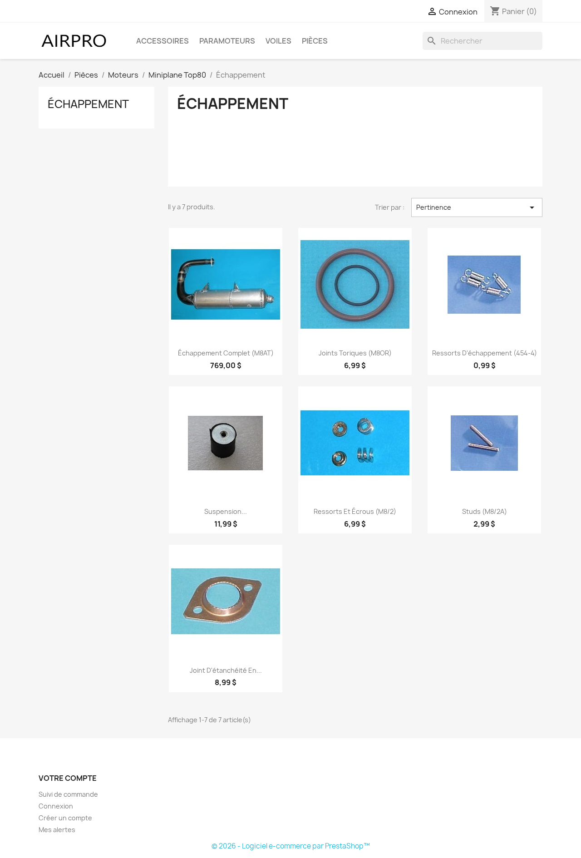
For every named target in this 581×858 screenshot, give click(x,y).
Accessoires (162, 41)
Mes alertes (57, 829)
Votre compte (68, 778)
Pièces (315, 41)
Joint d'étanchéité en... (226, 670)
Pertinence (476, 207)
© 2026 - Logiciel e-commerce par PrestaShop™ (291, 846)
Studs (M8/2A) (484, 511)
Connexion (56, 806)
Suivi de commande (68, 794)
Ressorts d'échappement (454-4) (484, 353)
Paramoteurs (227, 41)
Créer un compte (65, 818)
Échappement (88, 104)
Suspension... (225, 511)
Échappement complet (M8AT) (226, 353)
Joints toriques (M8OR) (355, 353)
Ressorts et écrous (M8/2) (355, 511)
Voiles (278, 41)
